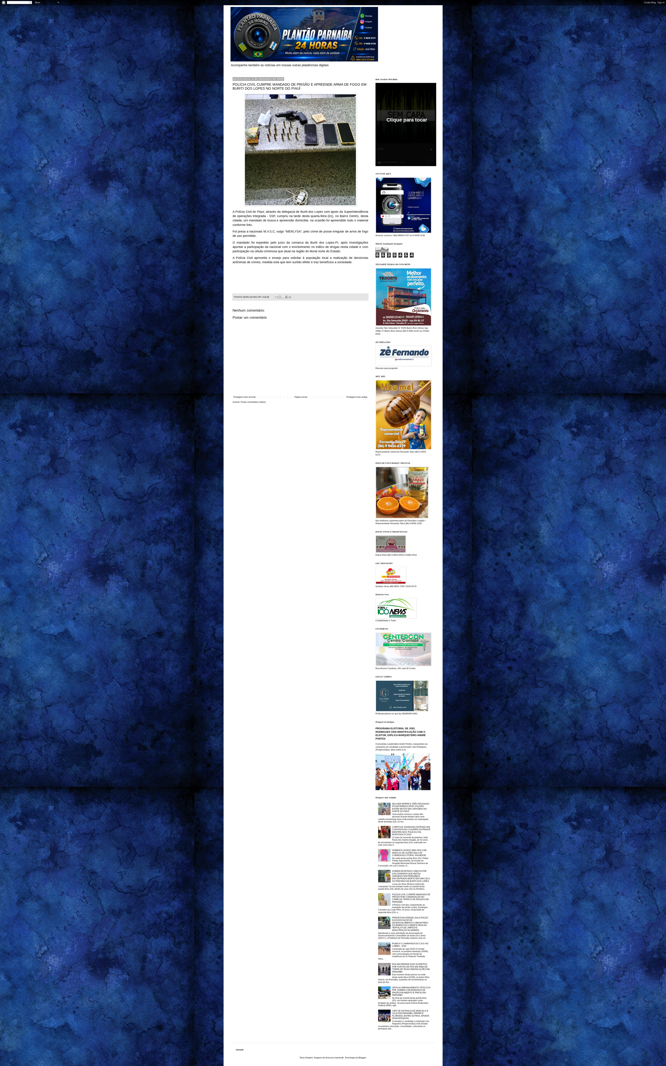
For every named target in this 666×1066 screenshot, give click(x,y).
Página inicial (300, 397)
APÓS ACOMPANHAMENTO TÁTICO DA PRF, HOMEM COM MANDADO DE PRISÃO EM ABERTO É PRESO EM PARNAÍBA (411, 991)
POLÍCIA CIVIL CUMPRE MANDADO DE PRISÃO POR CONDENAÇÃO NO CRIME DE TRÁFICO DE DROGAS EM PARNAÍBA (411, 898)
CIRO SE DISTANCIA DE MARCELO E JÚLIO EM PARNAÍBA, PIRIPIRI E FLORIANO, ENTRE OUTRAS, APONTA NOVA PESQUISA (410, 1015)
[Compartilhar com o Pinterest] (290, 297)
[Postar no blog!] (280, 297)
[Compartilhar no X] (283, 297)
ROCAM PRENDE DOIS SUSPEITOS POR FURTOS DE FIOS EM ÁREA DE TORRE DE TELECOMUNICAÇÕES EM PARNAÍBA (411, 968)
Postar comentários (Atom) (253, 402)
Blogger (362, 1057)
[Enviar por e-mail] (276, 297)
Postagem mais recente (244, 397)
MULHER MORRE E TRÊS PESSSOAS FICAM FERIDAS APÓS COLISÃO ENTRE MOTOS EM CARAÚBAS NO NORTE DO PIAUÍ (410, 808)
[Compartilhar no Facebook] (286, 297)
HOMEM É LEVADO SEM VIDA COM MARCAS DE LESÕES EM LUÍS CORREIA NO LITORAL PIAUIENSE (409, 853)
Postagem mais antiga (356, 397)
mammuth (339, 1057)
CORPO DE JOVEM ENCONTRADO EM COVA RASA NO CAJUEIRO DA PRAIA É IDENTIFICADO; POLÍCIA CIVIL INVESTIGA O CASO (411, 831)
